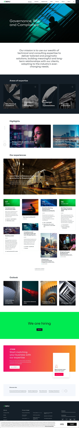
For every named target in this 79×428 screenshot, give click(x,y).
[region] (39, 424)
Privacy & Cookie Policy (49, 426)
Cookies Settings (62, 424)
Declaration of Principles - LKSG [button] (48, 413)
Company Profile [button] (6, 412)
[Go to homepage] (6, 1)
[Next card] (4, 144)
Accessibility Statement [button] (48, 418)
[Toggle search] (74, 1)
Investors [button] (4, 417)
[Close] (78, 422)
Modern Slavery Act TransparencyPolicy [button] (36, 418)
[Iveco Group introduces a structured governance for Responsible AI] (39, 177)
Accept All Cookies (72, 424)
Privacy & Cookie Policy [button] (26, 412)
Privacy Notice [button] (24, 415)
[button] (39, 329)
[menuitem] (29, 1)
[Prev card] (4, 141)
